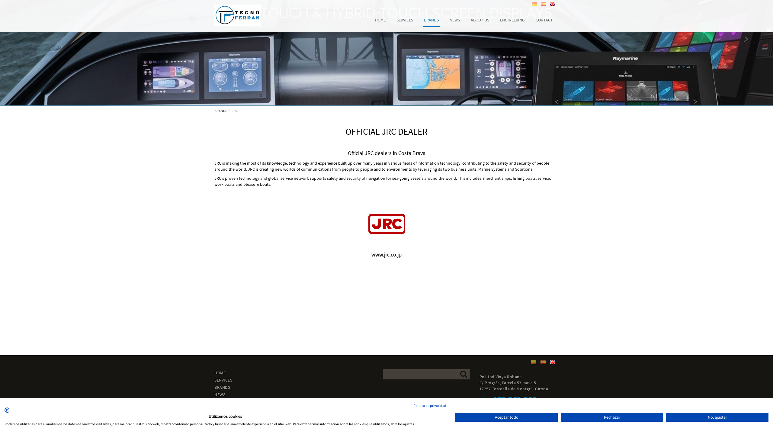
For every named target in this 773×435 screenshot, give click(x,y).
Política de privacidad (429, 405)
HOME (220, 372)
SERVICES (223, 380)
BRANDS (220, 110)
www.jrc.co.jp (386, 254)
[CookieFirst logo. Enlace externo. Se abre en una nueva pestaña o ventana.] (7, 410)
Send (463, 374)
